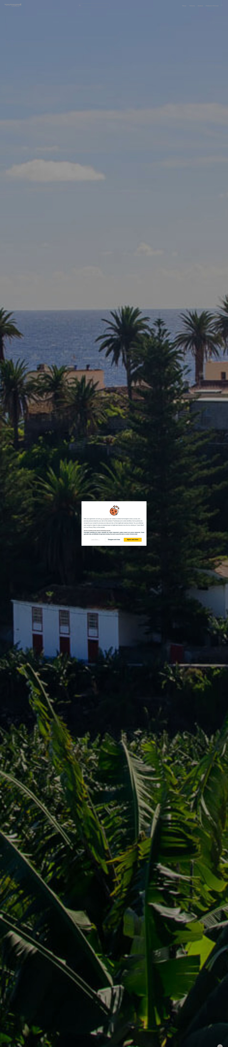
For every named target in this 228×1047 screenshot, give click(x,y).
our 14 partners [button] (104, 519)
